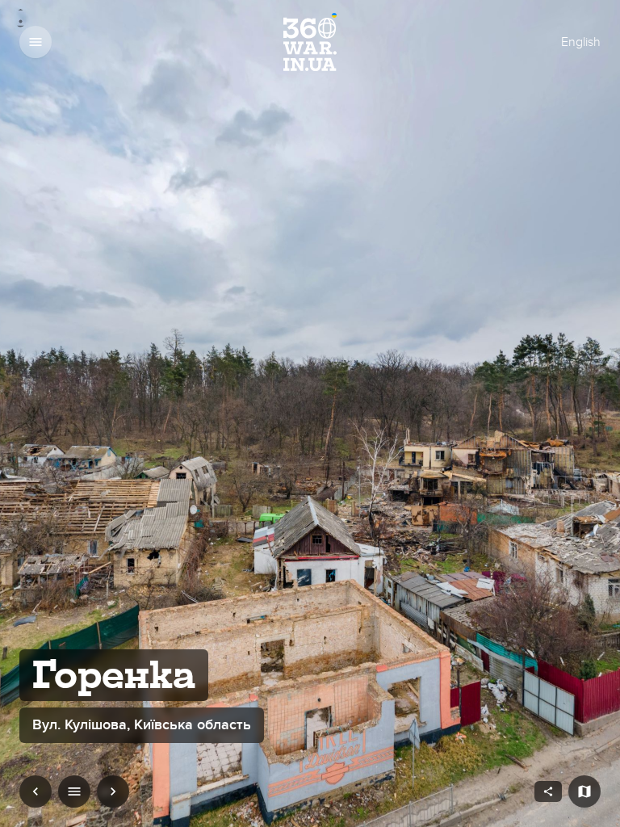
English (581, 42)
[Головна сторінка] (310, 42)
